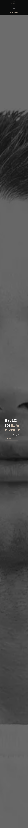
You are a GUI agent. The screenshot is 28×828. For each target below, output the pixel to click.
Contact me (11, 438)
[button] (14, 8)
